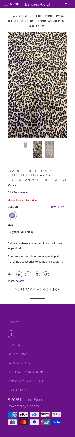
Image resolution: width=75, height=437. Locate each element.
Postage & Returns (26, 372)
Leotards (19, 280)
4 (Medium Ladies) (21, 232)
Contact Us (19, 363)
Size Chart (18, 390)
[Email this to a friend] (45, 274)
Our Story (17, 354)
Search (15, 345)
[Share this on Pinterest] (36, 274)
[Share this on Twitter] (18, 274)
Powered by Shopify (23, 406)
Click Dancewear (18, 192)
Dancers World (31, 400)
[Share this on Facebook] (27, 274)
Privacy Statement (26, 381)
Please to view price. (22, 200)
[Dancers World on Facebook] (12, 334)
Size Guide (58, 207)
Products (26, 16)
